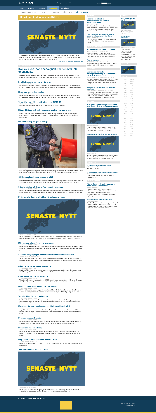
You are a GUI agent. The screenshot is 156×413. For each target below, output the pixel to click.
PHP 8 (128, 405)
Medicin (56, 12)
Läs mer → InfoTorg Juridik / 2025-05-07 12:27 (71, 61)
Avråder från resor (28, 12)
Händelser (67, 12)
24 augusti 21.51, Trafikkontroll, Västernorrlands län (102, 172)
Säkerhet (53, 8)
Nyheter (31, 8)
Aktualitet (37, 398)
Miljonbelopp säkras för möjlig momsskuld (36, 243)
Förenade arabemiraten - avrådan (101, 50)
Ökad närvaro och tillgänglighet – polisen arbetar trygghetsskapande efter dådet (100, 35)
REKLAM (125, 64)
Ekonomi (42, 8)
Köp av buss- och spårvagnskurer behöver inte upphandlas (47, 70)
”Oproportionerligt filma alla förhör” (33, 350)
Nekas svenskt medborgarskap (31, 92)
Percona (133, 405)
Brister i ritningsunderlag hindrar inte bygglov (37, 286)
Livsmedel (45, 12)
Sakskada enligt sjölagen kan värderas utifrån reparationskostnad (46, 255)
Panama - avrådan (93, 60)
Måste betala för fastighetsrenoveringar (35, 266)
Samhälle (65, 8)
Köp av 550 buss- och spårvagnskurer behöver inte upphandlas (44, 110)
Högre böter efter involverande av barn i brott (37, 340)
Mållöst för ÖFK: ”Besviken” (126, 37)
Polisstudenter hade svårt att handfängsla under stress (41, 197)
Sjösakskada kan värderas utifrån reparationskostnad (40, 187)
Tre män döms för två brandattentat (33, 296)
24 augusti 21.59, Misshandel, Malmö (99, 165)
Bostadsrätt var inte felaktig (30, 328)
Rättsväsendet (82, 12)
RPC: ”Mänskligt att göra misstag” (33, 122)
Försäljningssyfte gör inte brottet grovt (34, 82)
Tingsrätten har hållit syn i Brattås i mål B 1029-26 (39, 102)
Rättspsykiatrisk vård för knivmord (33, 276)
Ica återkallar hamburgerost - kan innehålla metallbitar (101, 88)
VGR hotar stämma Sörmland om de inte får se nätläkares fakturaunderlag (102, 105)
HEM (22, 8)
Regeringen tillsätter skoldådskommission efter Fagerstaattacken (98, 20)
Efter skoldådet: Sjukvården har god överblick (102, 134)
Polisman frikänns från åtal (29, 318)
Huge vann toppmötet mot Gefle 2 (128, 19)
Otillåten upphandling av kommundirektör (36, 177)
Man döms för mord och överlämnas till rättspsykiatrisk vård (44, 306)
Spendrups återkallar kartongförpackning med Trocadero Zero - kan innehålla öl (102, 74)
